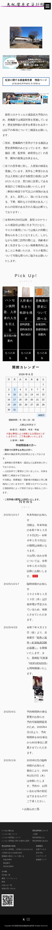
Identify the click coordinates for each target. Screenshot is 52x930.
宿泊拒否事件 (8, 866)
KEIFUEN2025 (37, 663)
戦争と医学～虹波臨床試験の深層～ (37, 642)
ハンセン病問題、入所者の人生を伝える (17, 849)
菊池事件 (6, 863)
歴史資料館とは (38, 837)
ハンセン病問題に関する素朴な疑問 (15, 841)
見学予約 (39, 853)
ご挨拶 (35, 834)
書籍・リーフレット (9, 878)
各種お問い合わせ (8, 888)
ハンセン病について (9, 834)
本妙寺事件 (7, 860)
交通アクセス (41, 849)
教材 (3, 882)
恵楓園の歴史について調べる (13, 856)
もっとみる (10, 355)
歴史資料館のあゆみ (40, 841)
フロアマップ (41, 856)
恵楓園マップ (41, 860)
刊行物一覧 (6, 875)
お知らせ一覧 (31, 809)
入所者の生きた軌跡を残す (12, 853)
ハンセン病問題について (11, 837)
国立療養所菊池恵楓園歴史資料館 (23, 926)
